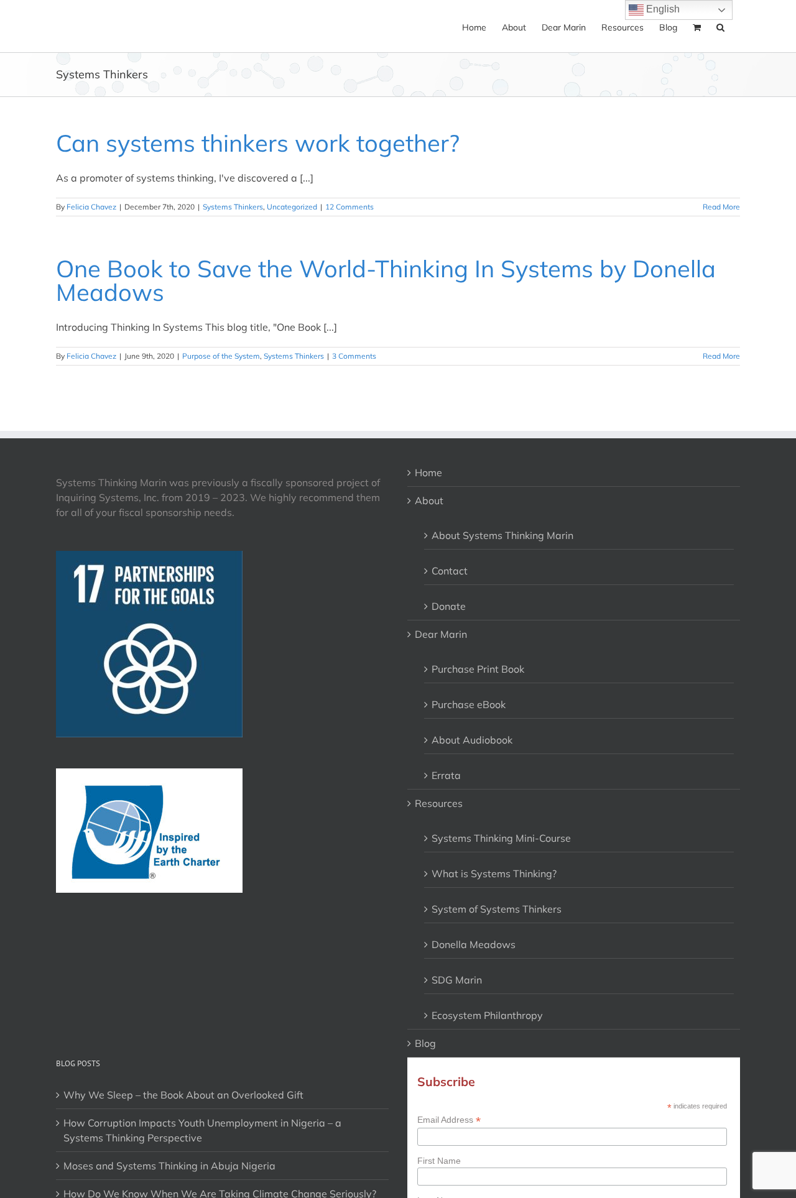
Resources (439, 803)
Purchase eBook (469, 704)
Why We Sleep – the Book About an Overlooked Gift (183, 1095)
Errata (446, 775)
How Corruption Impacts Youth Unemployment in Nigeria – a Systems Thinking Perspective (202, 1130)
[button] (720, 26)
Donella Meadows (474, 944)
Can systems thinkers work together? (258, 143)
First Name (439, 1161)
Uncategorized (292, 206)
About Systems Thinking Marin (502, 535)
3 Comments (354, 356)
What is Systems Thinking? (494, 873)
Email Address (449, 1120)
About (429, 500)
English (662, 9)
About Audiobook (472, 740)
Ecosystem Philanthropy (487, 1015)
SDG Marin (457, 980)
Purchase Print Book (478, 669)
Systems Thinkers (233, 206)
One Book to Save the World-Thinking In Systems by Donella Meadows (386, 280)
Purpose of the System (221, 356)
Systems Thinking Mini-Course (501, 838)
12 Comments (349, 206)
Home (428, 472)
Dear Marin (441, 634)
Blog (425, 1043)
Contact (450, 570)
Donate (449, 606)
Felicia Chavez (91, 206)
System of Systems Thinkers (497, 909)
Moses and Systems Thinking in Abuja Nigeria (169, 1165)
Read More (721, 206)
